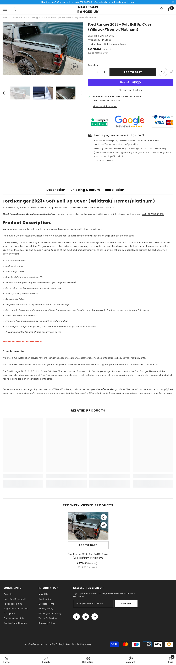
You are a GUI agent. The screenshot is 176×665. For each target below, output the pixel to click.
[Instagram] (85, 616)
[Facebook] (76, 616)
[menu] (5, 9)
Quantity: (93, 65)
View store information (105, 106)
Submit (126, 603)
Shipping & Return (85, 190)
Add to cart (133, 72)
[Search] (14, 9)
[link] (23, 476)
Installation (114, 190)
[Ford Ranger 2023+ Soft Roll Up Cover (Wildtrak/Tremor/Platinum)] (88, 526)
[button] (3, 93)
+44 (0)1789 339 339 (153, 214)
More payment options (130, 90)
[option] (43, 48)
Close (173, 2)
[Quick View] (104, 525)
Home (6, 17)
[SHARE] (170, 72)
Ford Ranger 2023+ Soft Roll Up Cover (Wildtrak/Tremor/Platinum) (88, 556)
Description (55, 190)
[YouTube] (94, 616)
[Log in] (161, 9)
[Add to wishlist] (163, 72)
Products (18, 17)
